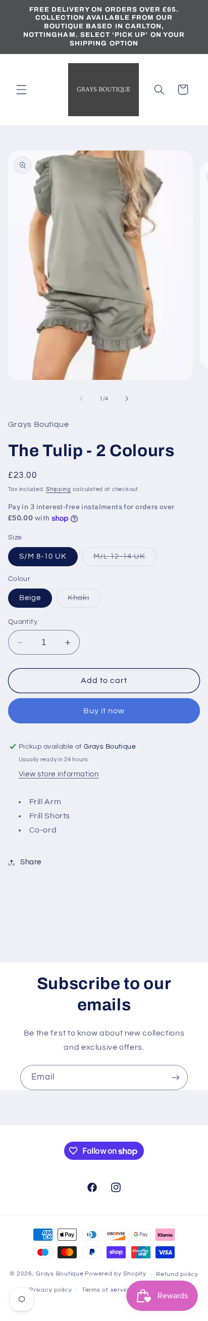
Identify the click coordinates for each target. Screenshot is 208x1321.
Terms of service (107, 1290)
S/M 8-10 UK (43, 556)
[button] (21, 89)
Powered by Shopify (115, 1274)
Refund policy (177, 1274)
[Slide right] (127, 398)
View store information (59, 774)
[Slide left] (81, 398)
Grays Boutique (59, 1274)
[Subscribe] (175, 1077)
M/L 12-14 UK (125, 559)
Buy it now (104, 711)
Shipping (58, 489)
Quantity (22, 621)
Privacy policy (50, 1290)
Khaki (84, 601)
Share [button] (30, 862)
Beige (30, 598)
